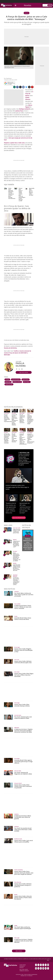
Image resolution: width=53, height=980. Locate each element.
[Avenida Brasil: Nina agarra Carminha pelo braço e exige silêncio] (8, 760)
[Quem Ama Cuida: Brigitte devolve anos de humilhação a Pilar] (8, 649)
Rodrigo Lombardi (24, 109)
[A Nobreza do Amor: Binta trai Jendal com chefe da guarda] (8, 816)
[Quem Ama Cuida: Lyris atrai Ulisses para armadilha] (8, 840)
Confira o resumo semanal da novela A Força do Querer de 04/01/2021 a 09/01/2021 (17, 353)
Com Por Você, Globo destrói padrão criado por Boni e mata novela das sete (16, 567)
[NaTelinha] (6, 5)
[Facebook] (16, 369)
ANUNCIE (22, 967)
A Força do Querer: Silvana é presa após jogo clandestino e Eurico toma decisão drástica (15, 420)
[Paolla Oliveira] (9, 366)
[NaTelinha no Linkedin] (41, 968)
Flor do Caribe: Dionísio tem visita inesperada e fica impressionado (8, 418)
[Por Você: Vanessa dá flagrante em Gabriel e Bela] (8, 772)
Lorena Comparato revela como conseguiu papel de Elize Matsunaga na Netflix (17, 487)
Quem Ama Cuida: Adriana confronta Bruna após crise (23, 661)
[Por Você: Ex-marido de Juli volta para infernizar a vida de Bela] (8, 828)
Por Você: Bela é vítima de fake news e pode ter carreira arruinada (23, 594)
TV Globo (7, 379)
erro (32, 87)
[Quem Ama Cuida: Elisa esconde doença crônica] (8, 704)
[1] (8, 529)
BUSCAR (49, 5)
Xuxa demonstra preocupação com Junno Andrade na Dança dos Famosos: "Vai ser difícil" (16, 556)
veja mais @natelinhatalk (19, 517)
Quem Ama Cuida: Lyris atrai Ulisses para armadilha (23, 841)
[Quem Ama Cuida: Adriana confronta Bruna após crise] (8, 661)
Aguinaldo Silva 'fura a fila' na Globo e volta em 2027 (31, 192)
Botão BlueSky (46, 969)
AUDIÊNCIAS (25, 958)
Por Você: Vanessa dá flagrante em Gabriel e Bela (23, 773)
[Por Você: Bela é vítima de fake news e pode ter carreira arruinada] (8, 593)
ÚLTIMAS (6, 958)
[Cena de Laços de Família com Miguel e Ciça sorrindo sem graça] (23, 429)
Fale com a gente (24, 969)
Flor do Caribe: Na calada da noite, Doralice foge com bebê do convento (22, 418)
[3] (8, 552)
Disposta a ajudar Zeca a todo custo (14, 143)
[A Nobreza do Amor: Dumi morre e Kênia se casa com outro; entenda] (8, 605)
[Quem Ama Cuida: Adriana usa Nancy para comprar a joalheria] (8, 884)
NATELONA (44, 958)
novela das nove (8, 384)
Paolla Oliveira (25, 379)
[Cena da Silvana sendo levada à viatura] (15, 410)
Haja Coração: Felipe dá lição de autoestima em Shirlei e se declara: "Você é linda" (30, 419)
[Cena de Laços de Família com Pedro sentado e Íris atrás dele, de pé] (30, 429)
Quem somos (23, 964)
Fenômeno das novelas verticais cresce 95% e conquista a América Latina (16, 581)
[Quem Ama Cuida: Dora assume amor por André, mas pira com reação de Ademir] (8, 871)
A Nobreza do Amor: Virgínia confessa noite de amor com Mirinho (23, 941)
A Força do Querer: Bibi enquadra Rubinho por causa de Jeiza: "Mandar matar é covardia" (7, 438)
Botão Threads (48, 969)
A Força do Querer (29, 93)
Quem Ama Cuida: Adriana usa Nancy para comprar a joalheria (22, 885)
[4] (8, 564)
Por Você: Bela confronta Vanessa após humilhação (22, 927)
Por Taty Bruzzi (8, 78)
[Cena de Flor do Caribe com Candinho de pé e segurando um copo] (15, 429)
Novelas (27, 5)
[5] (8, 576)
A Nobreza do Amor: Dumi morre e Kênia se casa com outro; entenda (22, 607)
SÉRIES (39, 958)
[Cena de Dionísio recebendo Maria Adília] (7, 410)
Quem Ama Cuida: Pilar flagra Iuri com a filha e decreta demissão (23, 675)
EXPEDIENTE (22, 966)
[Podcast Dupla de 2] (43, 968)
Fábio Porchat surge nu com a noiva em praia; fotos (16, 531)
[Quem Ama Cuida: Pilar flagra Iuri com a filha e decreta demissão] (8, 673)
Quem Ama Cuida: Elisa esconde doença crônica (22, 705)
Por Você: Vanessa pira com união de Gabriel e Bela (23, 717)
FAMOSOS (20, 958)
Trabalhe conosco (24, 970)
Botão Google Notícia (38, 969)
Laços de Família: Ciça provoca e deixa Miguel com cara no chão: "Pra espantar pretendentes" (23, 439)
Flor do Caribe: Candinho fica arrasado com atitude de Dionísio (14, 437)
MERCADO (35, 958)
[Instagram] (22, 369)
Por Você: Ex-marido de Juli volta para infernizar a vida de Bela (23, 829)
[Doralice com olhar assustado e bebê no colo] (23, 410)
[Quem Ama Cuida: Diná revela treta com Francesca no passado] (8, 785)
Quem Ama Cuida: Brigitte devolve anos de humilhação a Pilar (23, 650)
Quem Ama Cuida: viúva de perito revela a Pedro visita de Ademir (23, 897)
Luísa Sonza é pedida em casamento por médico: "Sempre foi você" (16, 544)
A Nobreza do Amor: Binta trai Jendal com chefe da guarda (22, 817)
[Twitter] (19, 369)
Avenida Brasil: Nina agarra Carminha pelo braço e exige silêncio (23, 761)
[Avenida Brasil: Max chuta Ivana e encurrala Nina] (8, 618)
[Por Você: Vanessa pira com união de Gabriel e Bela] (8, 717)
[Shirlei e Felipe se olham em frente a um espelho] (30, 410)
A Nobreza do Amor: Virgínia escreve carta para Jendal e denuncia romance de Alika (23, 730)
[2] (8, 541)
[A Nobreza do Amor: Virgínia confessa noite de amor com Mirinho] (8, 939)
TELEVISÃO (10, 958)
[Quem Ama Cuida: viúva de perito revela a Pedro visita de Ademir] (8, 896)
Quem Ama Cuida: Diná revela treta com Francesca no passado (23, 786)
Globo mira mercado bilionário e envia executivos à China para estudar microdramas (11, 193)
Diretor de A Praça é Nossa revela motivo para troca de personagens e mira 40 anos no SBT (22, 194)
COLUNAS (31, 958)
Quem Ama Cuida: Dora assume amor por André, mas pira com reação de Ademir (23, 873)
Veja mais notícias (23, 372)
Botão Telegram (36, 969)
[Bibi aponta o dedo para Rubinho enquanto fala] (7, 429)
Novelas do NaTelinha (10, 348)
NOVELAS (15, 958)
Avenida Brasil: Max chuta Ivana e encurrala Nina (22, 618)
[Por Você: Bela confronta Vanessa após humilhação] (8, 927)
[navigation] (15, 5)
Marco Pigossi (27, 382)
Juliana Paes (19, 111)
